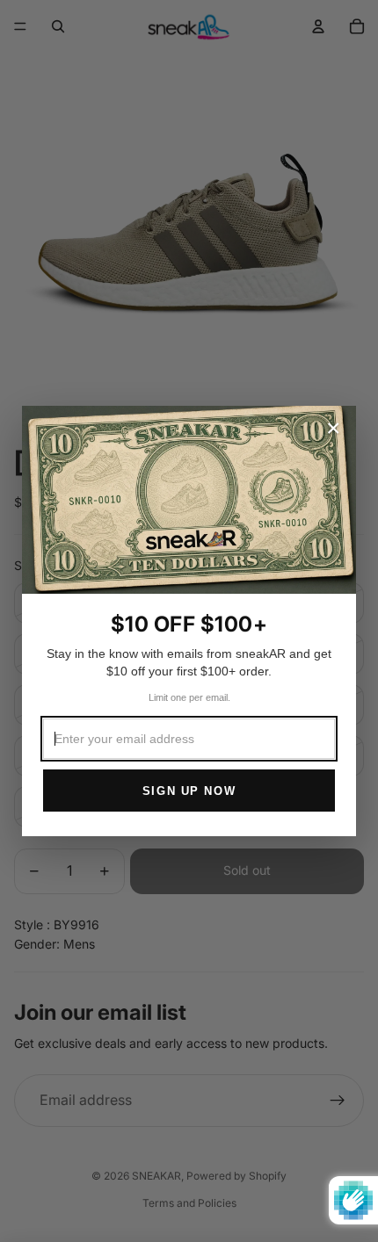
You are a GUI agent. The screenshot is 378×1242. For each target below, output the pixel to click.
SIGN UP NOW (189, 791)
